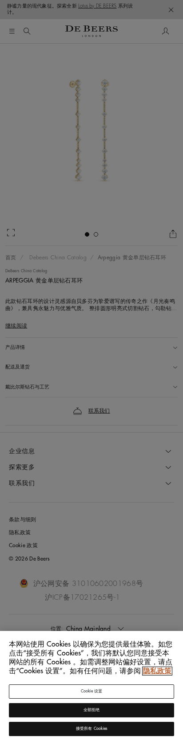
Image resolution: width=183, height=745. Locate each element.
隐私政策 (157, 671)
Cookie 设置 (92, 691)
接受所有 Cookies (91, 729)
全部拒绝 (92, 710)
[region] (91, 688)
